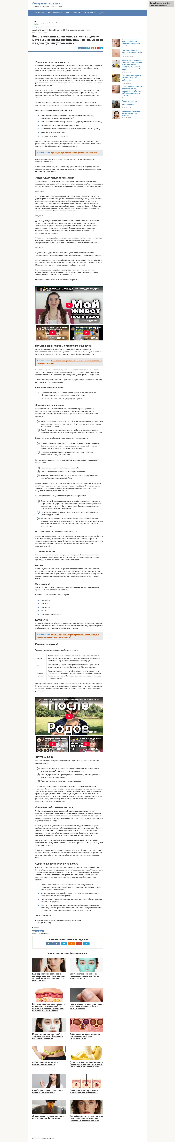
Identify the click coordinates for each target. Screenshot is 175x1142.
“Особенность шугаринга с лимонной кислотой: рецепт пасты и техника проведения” (132, 78)
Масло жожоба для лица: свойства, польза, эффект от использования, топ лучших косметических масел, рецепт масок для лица (132, 65)
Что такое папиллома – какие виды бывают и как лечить (132, 52)
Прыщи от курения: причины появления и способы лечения (130, 103)
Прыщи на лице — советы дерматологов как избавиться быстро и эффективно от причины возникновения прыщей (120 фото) (132, 90)
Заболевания (39, 13)
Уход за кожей (89, 13)
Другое (102, 13)
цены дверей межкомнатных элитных (44, 27)
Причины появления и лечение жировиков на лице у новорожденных (131, 41)
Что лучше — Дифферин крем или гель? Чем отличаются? (131, 113)
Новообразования (55, 13)
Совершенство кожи (46, 3)
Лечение (77, 13)
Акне (68, 13)
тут (47, 22)
